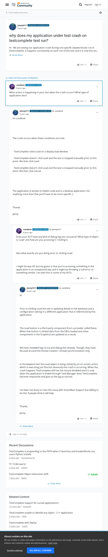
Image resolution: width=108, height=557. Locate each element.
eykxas (24, 467)
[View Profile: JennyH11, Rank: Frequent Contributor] (12, 26)
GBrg (24, 516)
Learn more (52, 543)
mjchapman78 (28, 458)
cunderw (20, 85)
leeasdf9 (27, 506)
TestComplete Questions (18, 12)
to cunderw (57, 111)
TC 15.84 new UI (17, 464)
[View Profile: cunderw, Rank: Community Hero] (12, 86)
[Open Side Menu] (7, 5)
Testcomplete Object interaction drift (28, 474)
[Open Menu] (101, 13)
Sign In (98, 4)
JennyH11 (22, 25)
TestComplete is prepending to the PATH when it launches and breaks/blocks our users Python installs (52, 453)
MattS (24, 478)
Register (88, 4)
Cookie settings (15, 550)
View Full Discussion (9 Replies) (23, 78)
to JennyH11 (55, 229)
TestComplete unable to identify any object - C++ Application (41, 512)
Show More (17, 55)
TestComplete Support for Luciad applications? (34, 502)
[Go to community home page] (21, 4)
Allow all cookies (40, 550)
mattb (25, 526)
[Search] (80, 4)
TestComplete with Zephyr (23, 522)
